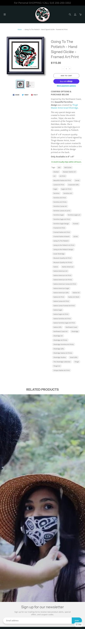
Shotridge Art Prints (60, 340)
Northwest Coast (71, 327)
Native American (67, 267)
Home (20, 29)
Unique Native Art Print (61, 370)
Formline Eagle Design (61, 224)
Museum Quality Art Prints (62, 262)
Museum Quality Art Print (62, 258)
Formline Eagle (58, 215)
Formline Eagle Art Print (61, 219)
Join (77, 621)
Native (55, 267)
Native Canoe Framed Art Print (64, 306)
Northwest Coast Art (60, 331)
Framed (75, 224)
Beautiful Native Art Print (62, 180)
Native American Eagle (61, 288)
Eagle (55, 189)
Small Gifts (73, 357)
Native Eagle (57, 310)
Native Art (76, 293)
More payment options (66, 86)
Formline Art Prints (60, 202)
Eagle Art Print (66, 189)
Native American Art (60, 271)
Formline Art (67, 193)
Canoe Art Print (58, 185)
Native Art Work (73, 297)
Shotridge (75, 331)
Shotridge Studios (59, 357)
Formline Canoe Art (60, 206)
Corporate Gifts (73, 185)
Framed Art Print (59, 228)
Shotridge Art (58, 336)
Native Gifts (57, 327)
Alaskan (56, 172)
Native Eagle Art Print (60, 314)
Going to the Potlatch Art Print (63, 245)
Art (54, 176)
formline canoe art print (61, 211)
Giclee (75, 236)
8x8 (59, 167)
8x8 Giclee (67, 167)
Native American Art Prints (62, 280)
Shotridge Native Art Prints (62, 353)
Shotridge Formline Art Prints (63, 344)
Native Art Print (58, 297)
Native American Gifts (61, 293)
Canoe (77, 180)
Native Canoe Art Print (61, 301)
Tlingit (77, 362)
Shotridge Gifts (58, 349)
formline (56, 193)
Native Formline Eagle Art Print (64, 323)
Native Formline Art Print (62, 319)
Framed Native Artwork (61, 236)
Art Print (62, 176)
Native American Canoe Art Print (64, 284)
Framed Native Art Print (61, 232)
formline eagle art (74, 215)
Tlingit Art (56, 366)
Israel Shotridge (58, 254)
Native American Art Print (62, 275)
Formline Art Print (59, 198)
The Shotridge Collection (61, 362)
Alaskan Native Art (69, 172)
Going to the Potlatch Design (63, 249)
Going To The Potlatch (61, 241)
